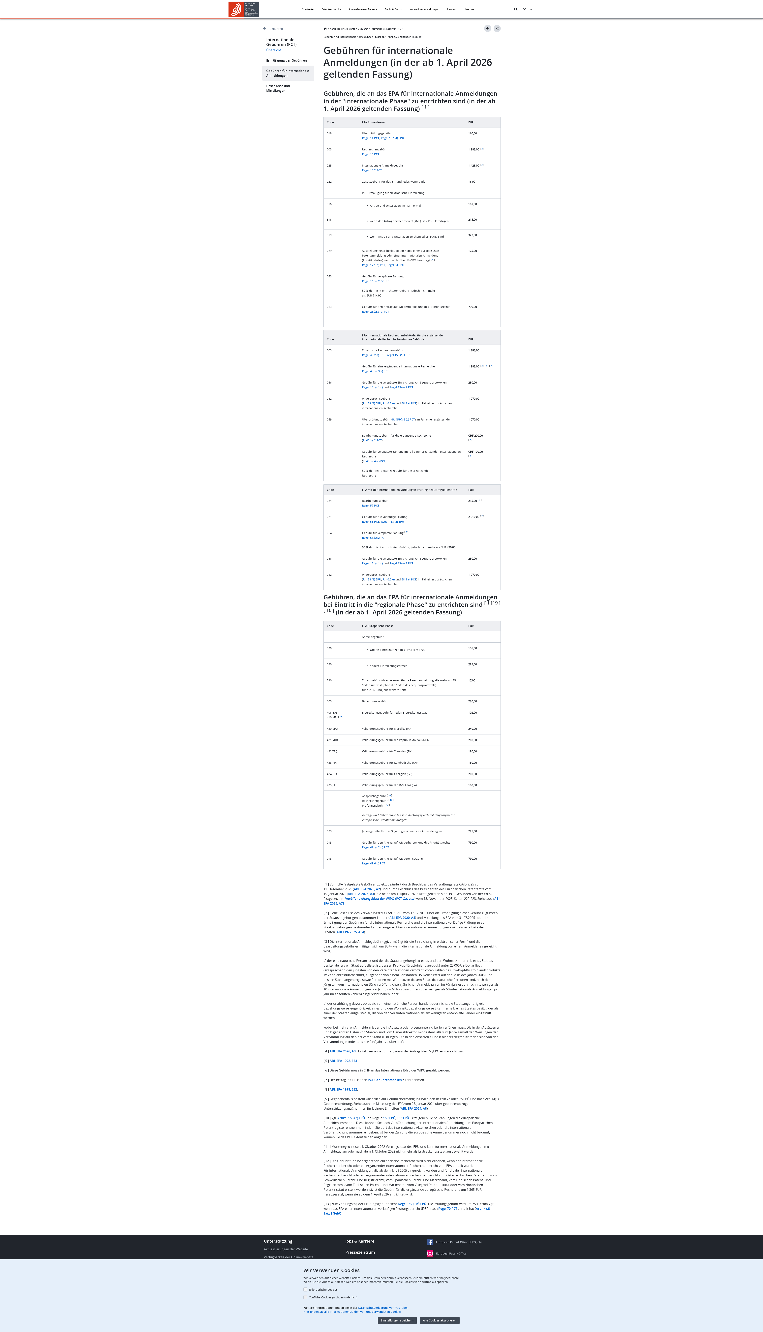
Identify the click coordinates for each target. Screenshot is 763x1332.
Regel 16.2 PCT (374, 281)
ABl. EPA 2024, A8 (414, 1108)
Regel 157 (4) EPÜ (392, 138)
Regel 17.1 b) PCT (373, 265)
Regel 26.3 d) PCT (375, 311)
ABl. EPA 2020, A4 (402, 917)
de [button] (524, 9)
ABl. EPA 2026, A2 (367, 889)
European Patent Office (452, 1242)
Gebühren (276, 29)
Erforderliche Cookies (323, 1289)
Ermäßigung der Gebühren (286, 60)
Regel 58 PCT (370, 521)
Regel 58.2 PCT (374, 538)
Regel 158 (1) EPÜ (398, 355)
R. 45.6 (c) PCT (403, 419)
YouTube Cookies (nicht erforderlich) (333, 1297)
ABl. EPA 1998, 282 (343, 1089)
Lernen (451, 9)
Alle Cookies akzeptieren (439, 1320)
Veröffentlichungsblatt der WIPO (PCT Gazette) (380, 898)
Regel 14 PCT (370, 138)
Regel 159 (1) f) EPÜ (412, 1204)
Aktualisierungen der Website (286, 1249)
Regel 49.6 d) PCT (373, 863)
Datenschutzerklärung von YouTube (382, 1308)
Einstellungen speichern (397, 1320)
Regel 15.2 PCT (372, 170)
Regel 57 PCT (370, 505)
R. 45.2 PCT (372, 440)
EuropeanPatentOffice (451, 1253)
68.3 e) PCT (409, 403)
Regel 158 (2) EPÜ (392, 521)
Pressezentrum (360, 1252)
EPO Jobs (476, 1242)
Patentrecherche (331, 9)
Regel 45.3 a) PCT (375, 371)
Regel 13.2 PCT (401, 387)
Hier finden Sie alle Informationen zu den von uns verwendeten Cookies (352, 1312)
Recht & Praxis (393, 9)
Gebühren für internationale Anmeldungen (287, 73)
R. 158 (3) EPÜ (372, 403)
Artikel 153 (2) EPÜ (351, 1118)
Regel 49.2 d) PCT (375, 847)
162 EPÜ (403, 1118)
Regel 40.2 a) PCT (373, 355)
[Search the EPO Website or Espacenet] (516, 9)
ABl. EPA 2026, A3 (361, 894)
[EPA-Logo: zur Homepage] (244, 9)
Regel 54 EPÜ (395, 265)
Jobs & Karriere (360, 1241)
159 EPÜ (389, 1118)
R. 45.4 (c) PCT (374, 461)
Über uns (469, 9)
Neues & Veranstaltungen (424, 9)
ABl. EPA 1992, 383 (343, 1061)
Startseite (308, 9)
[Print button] (487, 28)
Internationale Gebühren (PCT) (386, 28)
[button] (259, 10)
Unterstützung (278, 1241)
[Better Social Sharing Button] (497, 28)
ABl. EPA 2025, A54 (350, 932)
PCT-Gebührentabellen (385, 1080)
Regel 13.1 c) (372, 387)
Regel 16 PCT (370, 154)
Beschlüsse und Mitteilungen (278, 88)
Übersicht (273, 50)
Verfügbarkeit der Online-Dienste (288, 1257)
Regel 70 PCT (447, 1208)
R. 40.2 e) (388, 403)
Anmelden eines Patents (363, 9)
